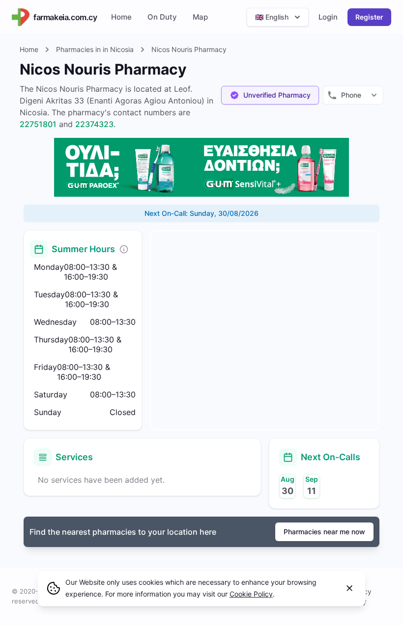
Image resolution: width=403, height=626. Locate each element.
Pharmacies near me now (324, 531)
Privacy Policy (359, 596)
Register (369, 17)
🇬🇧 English (271, 17)
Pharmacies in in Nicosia (95, 49)
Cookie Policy (251, 594)
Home (121, 17)
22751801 (38, 124)
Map (200, 17)
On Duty (162, 17)
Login (328, 17)
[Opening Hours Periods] (124, 249)
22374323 (94, 124)
